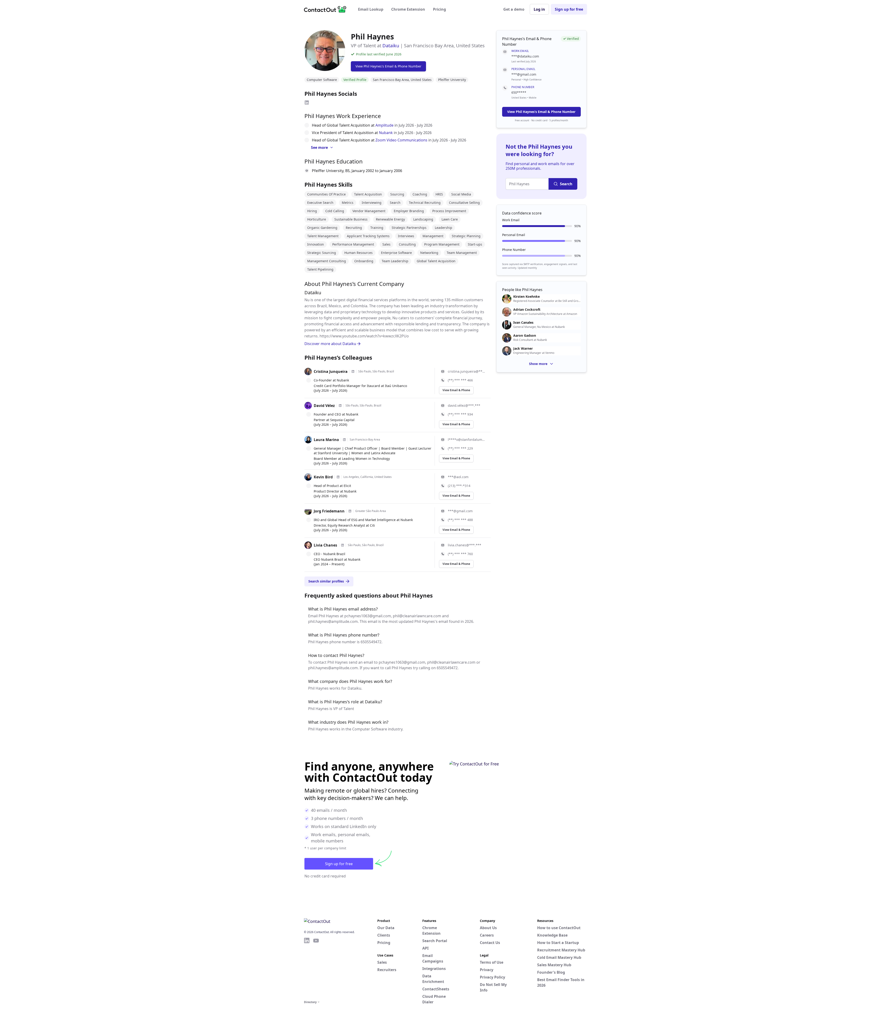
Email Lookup (370, 9)
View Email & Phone (456, 390)
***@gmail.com (460, 511)
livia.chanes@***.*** (464, 545)
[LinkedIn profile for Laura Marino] (344, 439)
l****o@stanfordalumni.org (466, 439)
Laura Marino (326, 439)
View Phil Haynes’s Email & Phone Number (541, 111)
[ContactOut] (326, 9)
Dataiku (390, 45)
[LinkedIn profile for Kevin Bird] (338, 477)
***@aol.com (458, 477)
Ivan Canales (523, 322)
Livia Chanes (325, 545)
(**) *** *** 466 (460, 380)
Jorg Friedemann (329, 511)
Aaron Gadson (524, 335)
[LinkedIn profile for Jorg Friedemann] (350, 511)
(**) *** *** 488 (460, 520)
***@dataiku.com (525, 56)
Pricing (439, 9)
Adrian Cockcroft (526, 309)
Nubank (386, 132)
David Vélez (324, 405)
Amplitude (384, 125)
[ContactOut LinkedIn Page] (307, 968)
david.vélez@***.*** (464, 405)
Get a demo (513, 9)
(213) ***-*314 (459, 485)
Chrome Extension (408, 9)
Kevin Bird (323, 477)
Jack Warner (523, 348)
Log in (539, 9)
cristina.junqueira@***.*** (466, 371)
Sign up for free (569, 9)
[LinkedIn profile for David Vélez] (340, 405)
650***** (518, 92)
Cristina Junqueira (331, 371)
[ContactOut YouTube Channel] (316, 968)
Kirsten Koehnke (526, 296)
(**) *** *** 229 (460, 448)
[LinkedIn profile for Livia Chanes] (342, 545)
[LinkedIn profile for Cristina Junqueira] (353, 371)
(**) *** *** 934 (460, 414)
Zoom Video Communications (401, 140)
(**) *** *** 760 (460, 554)
